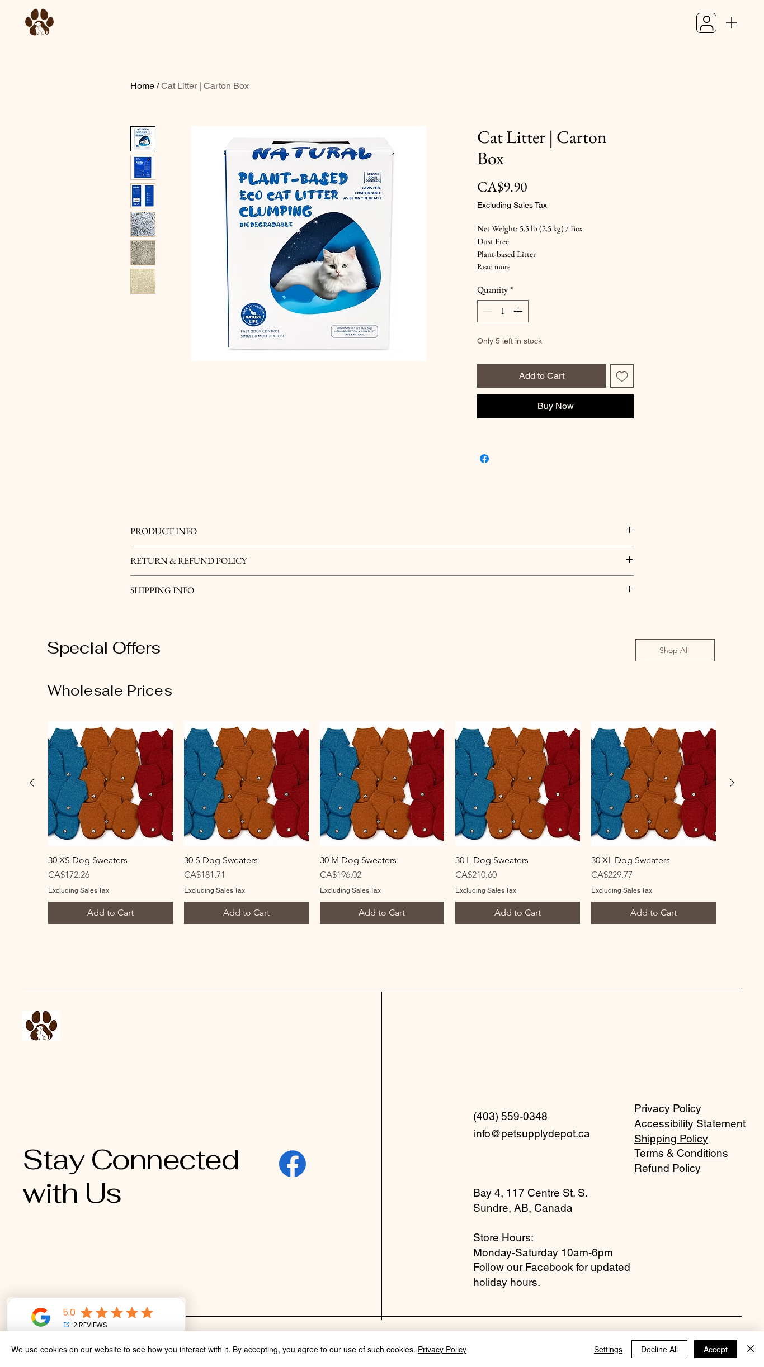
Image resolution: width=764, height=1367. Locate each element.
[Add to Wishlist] (622, 376)
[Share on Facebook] (484, 458)
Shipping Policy (671, 1138)
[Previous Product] (32, 782)
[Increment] (519, 311)
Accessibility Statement (690, 1123)
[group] (382, 823)
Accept (716, 1349)
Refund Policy (667, 1168)
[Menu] (731, 22)
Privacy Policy (667, 1108)
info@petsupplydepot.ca (532, 1133)
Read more (493, 266)
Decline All (659, 1349)
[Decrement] (486, 311)
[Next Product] (732, 782)
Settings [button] (608, 1349)
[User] (706, 23)
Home (142, 85)
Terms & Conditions (681, 1153)
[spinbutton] (502, 311)
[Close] (750, 1349)
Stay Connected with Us (130, 1176)
